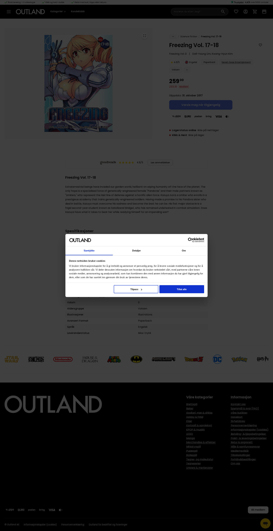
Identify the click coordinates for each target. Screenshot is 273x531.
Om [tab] (184, 250)
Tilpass (134, 289)
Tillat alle (182, 289)
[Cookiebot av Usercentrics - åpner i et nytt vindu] (190, 240)
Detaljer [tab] (136, 250)
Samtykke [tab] (89, 250)
